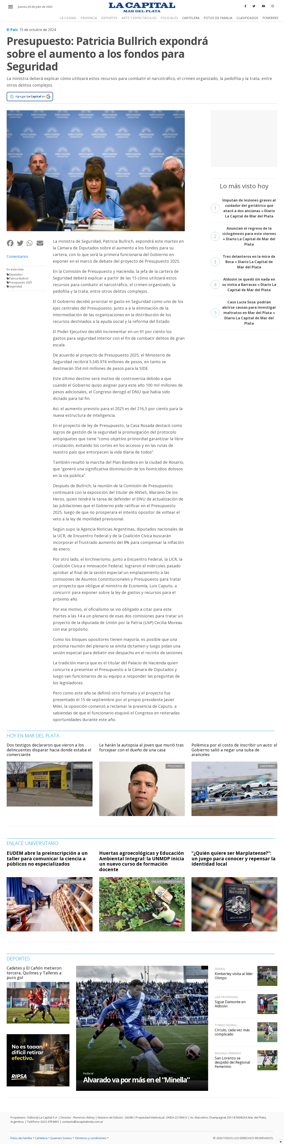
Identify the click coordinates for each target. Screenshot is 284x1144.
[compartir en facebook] (12, 243)
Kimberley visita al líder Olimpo (234, 975)
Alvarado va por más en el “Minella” (136, 1079)
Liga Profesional (227, 997)
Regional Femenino (228, 1053)
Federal (88, 1073)
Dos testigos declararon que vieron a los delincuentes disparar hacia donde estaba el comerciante (49, 749)
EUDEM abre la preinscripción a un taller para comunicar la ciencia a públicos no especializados (47, 858)
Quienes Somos (61, 1138)
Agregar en (30, 96)
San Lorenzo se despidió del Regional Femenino (232, 1062)
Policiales (169, 18)
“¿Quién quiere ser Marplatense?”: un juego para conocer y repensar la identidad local (233, 858)
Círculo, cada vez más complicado (232, 1032)
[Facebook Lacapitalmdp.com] (245, 6)
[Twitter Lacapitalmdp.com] (254, 6)
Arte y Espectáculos (139, 18)
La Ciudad (68, 18)
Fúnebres (270, 18)
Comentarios (17, 256)
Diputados (15, 274)
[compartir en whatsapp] (31, 243)
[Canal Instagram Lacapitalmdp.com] (272, 6)
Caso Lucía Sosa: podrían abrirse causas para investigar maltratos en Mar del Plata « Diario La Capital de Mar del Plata (245, 313)
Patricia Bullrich (18, 278)
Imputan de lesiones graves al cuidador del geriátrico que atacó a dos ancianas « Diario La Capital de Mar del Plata (245, 208)
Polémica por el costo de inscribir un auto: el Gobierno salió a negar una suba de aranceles (234, 749)
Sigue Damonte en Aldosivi (230, 1003)
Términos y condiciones (90, 1138)
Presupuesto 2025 (20, 282)
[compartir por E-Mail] (41, 243)
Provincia (89, 18)
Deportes (109, 18)
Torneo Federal (226, 1025)
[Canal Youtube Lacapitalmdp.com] (263, 6)
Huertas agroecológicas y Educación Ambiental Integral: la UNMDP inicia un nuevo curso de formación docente (141, 861)
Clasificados (247, 18)
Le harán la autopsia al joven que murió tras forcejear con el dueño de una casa (141, 747)
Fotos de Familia (218, 18)
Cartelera (190, 18)
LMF (64, 986)
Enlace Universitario (74, 882)
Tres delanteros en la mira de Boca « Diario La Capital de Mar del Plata (245, 262)
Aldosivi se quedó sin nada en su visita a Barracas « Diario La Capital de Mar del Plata (245, 284)
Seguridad (15, 286)
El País (12, 29)
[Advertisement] (244, 138)
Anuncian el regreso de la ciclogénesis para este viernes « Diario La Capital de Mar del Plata (245, 236)
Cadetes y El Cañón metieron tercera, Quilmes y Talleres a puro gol (34, 972)
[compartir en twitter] (22, 243)
